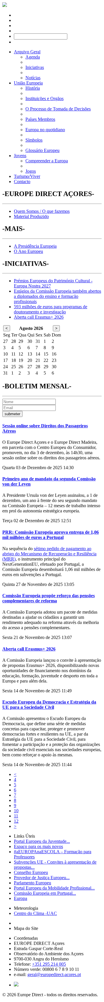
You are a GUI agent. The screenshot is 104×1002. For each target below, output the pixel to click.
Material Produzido (31, 216)
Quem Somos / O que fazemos (42, 211)
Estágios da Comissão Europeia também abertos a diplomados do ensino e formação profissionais (57, 296)
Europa (20, 898)
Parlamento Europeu (32, 882)
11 (16, 815)
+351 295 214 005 (49, 964)
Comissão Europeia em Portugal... (45, 893)
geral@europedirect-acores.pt (54, 974)
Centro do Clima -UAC (35, 913)
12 (16, 821)
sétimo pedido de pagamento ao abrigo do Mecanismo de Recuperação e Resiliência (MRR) (49, 553)
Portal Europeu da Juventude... (42, 841)
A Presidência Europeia (35, 246)
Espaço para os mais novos (38, 846)
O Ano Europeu (28, 251)
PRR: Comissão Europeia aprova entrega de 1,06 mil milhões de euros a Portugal (50, 535)
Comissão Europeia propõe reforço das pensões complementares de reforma (48, 598)
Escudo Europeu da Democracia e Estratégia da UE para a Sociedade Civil (49, 705)
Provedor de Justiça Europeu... (42, 877)
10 (16, 810)
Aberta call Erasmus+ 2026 (39, 317)
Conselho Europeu (31, 872)
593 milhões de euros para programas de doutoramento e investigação (50, 309)
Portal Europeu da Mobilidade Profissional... (54, 888)
